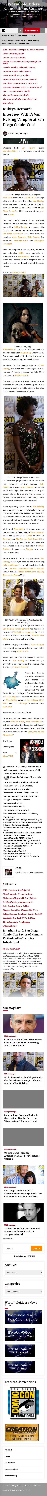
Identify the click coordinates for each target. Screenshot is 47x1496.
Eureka (14, 67)
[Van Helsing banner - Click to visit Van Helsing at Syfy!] (23, 141)
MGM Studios (23, 75)
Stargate (7, 87)
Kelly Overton (25, 71)
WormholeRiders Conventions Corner (23, 6)
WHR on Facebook (33, 722)
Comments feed (11, 1469)
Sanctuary (32, 83)
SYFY (5, 91)
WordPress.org (11, 1475)
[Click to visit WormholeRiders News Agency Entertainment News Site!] (20, 1334)
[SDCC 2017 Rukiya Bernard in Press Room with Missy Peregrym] (23, 597)
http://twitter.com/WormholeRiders (29, 872)
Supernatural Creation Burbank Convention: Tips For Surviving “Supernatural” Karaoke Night (21, 1118)
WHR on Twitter (17, 722)
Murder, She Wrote (29, 910)
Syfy (20, 848)
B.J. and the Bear (25, 894)
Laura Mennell (9, 75)
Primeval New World (12, 79)
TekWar (31, 918)
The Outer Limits (10, 922)
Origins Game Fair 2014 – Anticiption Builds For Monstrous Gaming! (22, 1156)
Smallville (7, 918)
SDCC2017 (7, 707)
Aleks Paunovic (37, 50)
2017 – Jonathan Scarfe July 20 (16, 890)
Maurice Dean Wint (11, 910)
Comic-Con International (14, 58)
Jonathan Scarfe (10, 71)
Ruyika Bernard (22, 629)
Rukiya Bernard (29, 79)
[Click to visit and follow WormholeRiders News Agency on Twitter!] (20, 1367)
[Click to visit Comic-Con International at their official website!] (22, 1403)
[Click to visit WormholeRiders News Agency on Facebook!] (20, 1350)
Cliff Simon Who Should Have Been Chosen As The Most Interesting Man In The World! (23, 1042)
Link (17, 276)
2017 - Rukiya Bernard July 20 (16, 50)
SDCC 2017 (31, 198)
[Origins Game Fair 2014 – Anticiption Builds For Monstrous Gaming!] (23, 1137)
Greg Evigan (30, 898)
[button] (20, 30)
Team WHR (8, 198)
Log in (7, 1456)
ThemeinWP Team (34, 1486)
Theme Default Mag (9, 1486)
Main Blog (11, 697)
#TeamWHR (8, 756)
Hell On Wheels (10, 902)
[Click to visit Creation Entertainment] (22, 1432)
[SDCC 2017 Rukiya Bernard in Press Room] (24, 435)
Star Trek (17, 918)
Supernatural (36, 87)
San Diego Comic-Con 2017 (15, 83)
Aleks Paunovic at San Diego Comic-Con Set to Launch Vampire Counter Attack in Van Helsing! (23, 1080)
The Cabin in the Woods (19, 91)
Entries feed (10, 1463)
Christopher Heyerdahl (13, 54)
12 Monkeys (21, 703)
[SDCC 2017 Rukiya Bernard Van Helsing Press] (23, 175)
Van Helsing (8, 103)
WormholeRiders (10, 151)
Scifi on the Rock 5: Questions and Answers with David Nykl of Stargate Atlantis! (22, 1231)
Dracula (6, 67)
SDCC (21, 253)
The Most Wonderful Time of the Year (20, 99)
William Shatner (10, 926)
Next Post (8, 884)
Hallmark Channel (27, 67)
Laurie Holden (22, 906)
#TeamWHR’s (11, 700)
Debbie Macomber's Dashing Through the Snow (22, 62)
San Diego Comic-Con (13, 234)
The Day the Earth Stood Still (15, 95)
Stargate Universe (20, 87)
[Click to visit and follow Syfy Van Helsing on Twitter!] (23, 323)
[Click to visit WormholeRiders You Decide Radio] (23, 1317)
